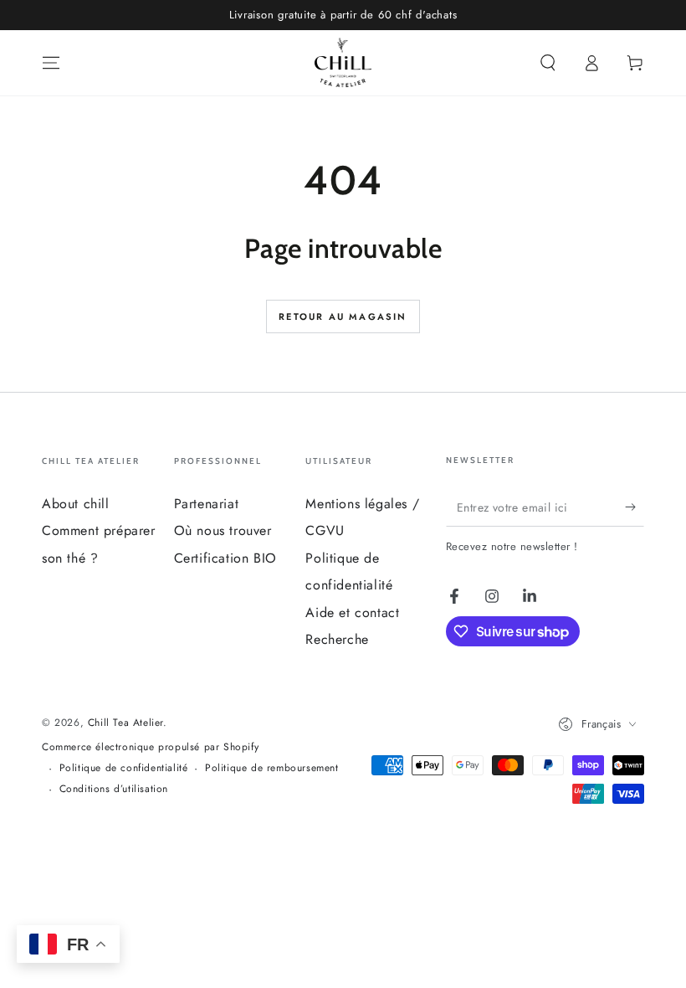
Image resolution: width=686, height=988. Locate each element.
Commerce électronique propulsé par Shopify (150, 747)
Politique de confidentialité (123, 768)
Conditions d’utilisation (113, 789)
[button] (548, 62)
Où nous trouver (223, 530)
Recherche (336, 639)
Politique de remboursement (272, 768)
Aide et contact (352, 612)
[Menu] (51, 62)
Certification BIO (225, 558)
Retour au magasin (343, 316)
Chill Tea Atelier (125, 722)
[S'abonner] (634, 507)
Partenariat (206, 503)
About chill (76, 503)
